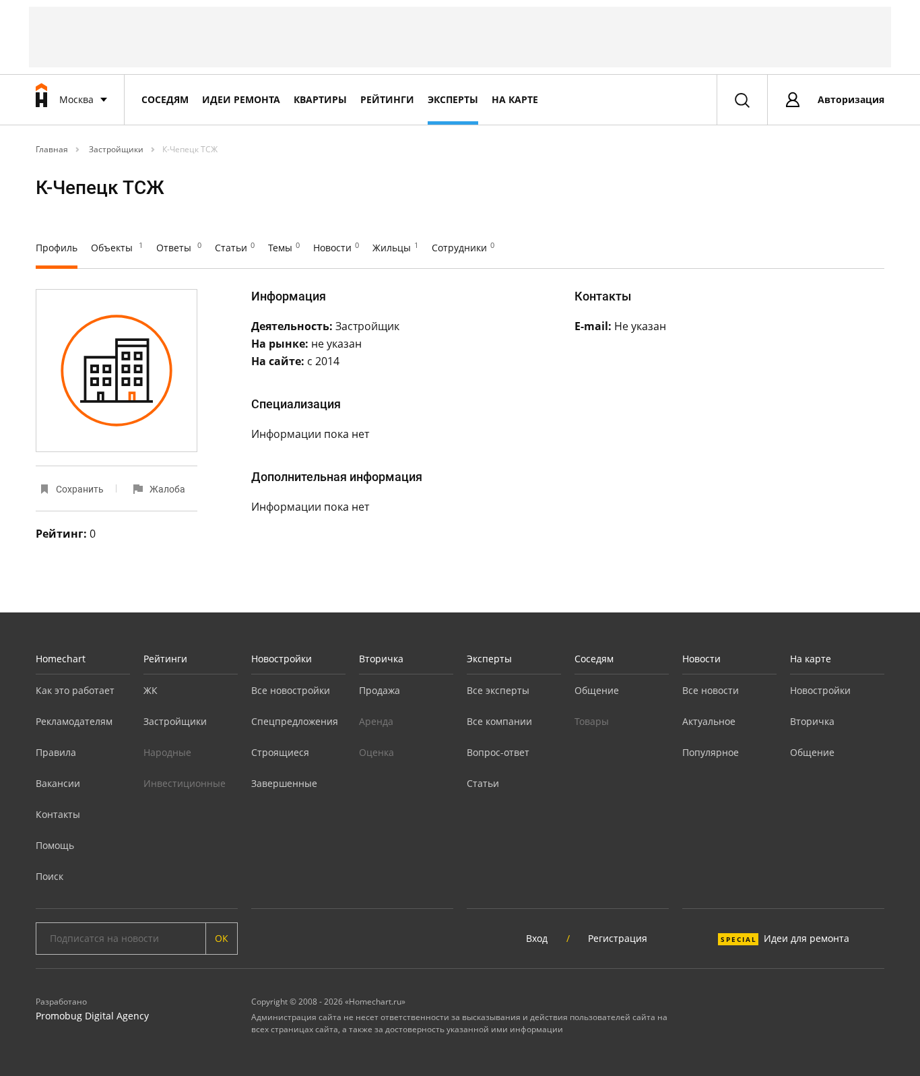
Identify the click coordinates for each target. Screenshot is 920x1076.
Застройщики (115, 149)
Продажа (379, 690)
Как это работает (75, 690)
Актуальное (708, 721)
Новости (336, 247)
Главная (52, 149)
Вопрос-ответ (498, 752)
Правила (56, 752)
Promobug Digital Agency (92, 1015)
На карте (515, 99)
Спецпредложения (294, 721)
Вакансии (58, 783)
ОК (221, 938)
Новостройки (281, 658)
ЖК (150, 690)
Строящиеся (280, 752)
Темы (284, 247)
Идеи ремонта (241, 99)
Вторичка (381, 658)
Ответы (178, 247)
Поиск (49, 876)
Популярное (710, 752)
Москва (76, 99)
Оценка (376, 752)
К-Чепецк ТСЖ (190, 149)
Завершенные (284, 783)
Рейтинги (387, 99)
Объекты (117, 247)
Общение (596, 690)
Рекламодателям (74, 721)
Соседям (165, 99)
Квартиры (320, 99)
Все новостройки (290, 690)
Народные (167, 752)
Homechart (61, 658)
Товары (591, 721)
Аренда (376, 721)
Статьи (235, 247)
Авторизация (851, 99)
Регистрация (617, 938)
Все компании (499, 721)
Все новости (710, 690)
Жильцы (395, 247)
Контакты (58, 814)
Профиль (56, 247)
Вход (537, 938)
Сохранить (80, 489)
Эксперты (453, 99)
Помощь (55, 845)
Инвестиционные (184, 783)
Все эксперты (498, 690)
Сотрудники (463, 247)
